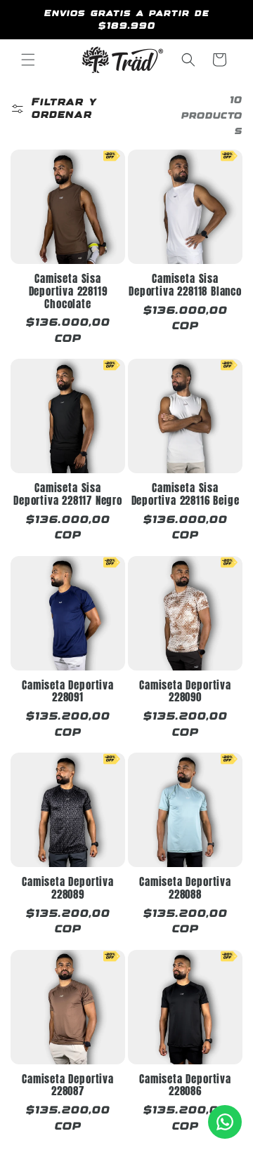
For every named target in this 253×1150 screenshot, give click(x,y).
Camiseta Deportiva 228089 (68, 888)
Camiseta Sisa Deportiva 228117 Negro (67, 494)
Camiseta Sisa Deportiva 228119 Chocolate (68, 291)
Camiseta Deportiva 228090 (185, 692)
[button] (28, 59)
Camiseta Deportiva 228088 (185, 888)
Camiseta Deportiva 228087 (68, 1085)
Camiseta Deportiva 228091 (68, 692)
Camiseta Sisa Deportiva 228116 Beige (185, 494)
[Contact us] (225, 1122)
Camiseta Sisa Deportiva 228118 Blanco (185, 285)
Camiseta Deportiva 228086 (185, 1085)
